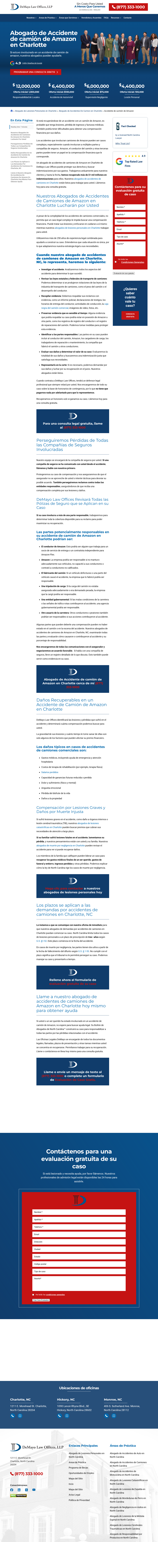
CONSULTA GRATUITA (130, 315)
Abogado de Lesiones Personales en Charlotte (35, 111)
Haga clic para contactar (64, 888)
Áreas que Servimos (68, 18)
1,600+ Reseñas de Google (32, 63)
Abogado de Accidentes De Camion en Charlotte (80, 111)
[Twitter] (26, 1489)
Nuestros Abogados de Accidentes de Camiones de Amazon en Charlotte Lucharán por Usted (20, 136)
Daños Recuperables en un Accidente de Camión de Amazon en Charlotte (21, 155)
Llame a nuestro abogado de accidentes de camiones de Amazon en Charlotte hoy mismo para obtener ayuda (21, 177)
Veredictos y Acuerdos (91, 18)
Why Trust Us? (122, 143)
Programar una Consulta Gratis (34, 72)
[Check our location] (20, 1415)
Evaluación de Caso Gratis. (75, 1080)
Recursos (115, 18)
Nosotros (31, 18)
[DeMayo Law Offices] (31, 7)
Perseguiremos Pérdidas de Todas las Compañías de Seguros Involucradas (22, 146)
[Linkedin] (19, 1489)
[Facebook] (11, 1489)
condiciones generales (132, 262)
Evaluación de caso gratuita (124, 273)
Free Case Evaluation (41, 1300)
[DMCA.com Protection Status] (18, 1494)
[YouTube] (33, 1489)
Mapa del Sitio (76, 1478)
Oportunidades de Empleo (81, 1473)
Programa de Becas (78, 1467)
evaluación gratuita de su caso (72, 984)
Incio (71, 1484)
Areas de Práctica (47, 18)
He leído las (131, 261)
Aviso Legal (74, 1494)
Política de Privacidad (79, 1500)
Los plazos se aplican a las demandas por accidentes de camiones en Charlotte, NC (22, 165)
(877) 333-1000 (130, 7)
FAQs (106, 18)
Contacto (127, 18)
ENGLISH (97, 10)
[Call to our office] (12, 1415)
